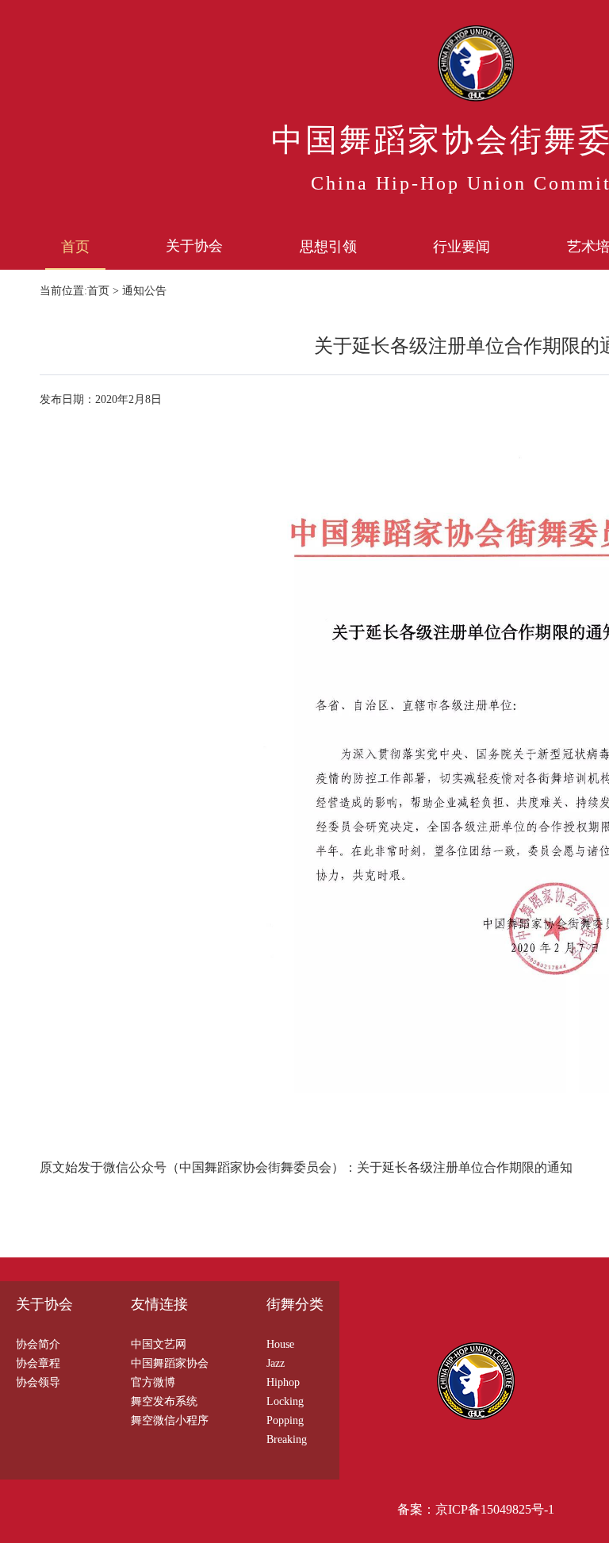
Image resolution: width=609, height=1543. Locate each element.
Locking (285, 1401)
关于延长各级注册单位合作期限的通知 (465, 1167)
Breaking (286, 1439)
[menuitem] (75, 246)
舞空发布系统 (164, 1401)
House (280, 1344)
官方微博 (153, 1382)
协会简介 (38, 1344)
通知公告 (144, 291)
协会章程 (38, 1363)
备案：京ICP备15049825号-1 (475, 1509)
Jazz (275, 1363)
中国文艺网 (158, 1344)
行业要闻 (461, 247)
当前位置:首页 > (81, 291)
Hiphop (283, 1382)
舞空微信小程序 (170, 1420)
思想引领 (328, 247)
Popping (285, 1420)
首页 (75, 247)
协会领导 (38, 1382)
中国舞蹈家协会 (170, 1363)
